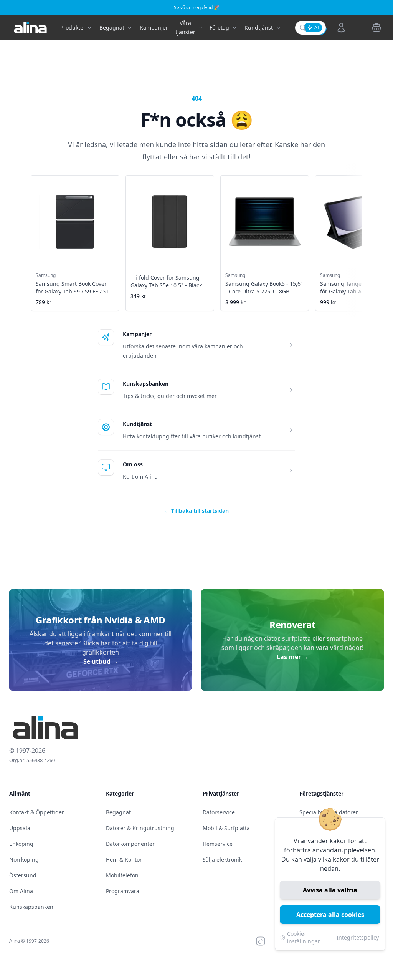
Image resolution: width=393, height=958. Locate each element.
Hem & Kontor (124, 859)
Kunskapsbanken (145, 383)
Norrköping (24, 859)
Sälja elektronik (222, 859)
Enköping (21, 843)
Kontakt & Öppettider (36, 812)
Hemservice (218, 843)
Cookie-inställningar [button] (303, 937)
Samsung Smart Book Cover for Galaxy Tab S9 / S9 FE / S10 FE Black (74, 291)
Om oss (133, 464)
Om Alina (21, 891)
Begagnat (118, 812)
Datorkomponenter (130, 843)
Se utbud (100, 661)
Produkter (73, 27)
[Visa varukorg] (376, 27)
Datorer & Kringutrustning (140, 828)
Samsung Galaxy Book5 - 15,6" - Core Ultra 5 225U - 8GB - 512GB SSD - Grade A (264, 291)
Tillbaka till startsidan (196, 510)
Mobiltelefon (122, 875)
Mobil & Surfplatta (226, 828)
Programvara (122, 891)
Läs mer (293, 657)
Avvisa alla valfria (330, 890)
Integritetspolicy (358, 937)
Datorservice (219, 812)
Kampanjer (154, 27)
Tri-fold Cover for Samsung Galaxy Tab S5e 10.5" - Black (166, 281)
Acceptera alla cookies (330, 914)
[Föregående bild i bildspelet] (31, 238)
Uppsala (19, 828)
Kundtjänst (137, 424)
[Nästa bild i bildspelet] (361, 238)
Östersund (22, 875)
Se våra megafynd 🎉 (197, 7)
